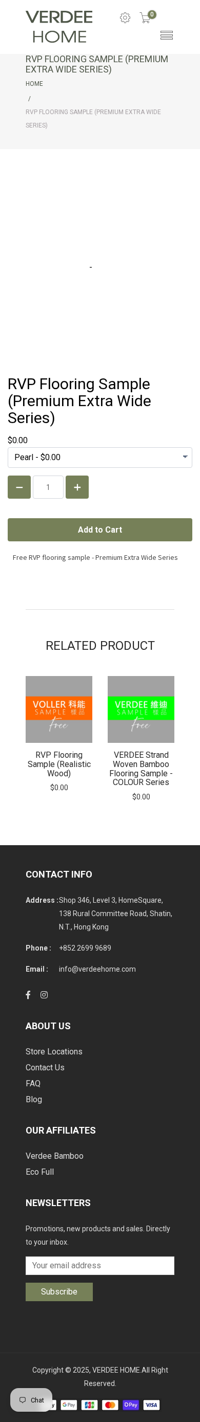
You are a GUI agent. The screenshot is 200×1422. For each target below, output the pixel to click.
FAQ (33, 1083)
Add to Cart (59, 710)
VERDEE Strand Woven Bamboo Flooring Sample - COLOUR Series (141, 768)
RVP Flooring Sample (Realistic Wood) (59, 764)
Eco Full (40, 1172)
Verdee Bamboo (55, 1156)
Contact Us (45, 1067)
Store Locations (54, 1051)
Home (34, 83)
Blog (34, 1099)
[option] (59, 734)
